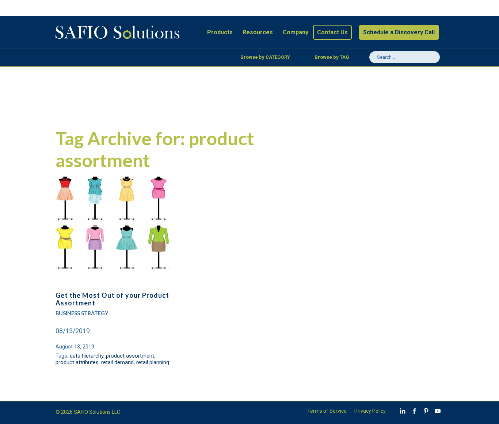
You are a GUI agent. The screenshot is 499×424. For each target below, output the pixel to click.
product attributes (77, 362)
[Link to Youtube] (437, 411)
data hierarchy (86, 355)
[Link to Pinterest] (426, 411)
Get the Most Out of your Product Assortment (112, 299)
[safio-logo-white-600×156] (117, 32)
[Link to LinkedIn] (402, 411)
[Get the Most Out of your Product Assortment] (112, 223)
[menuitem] (219, 32)
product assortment (130, 355)
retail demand (117, 362)
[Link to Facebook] (414, 411)
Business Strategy (82, 313)
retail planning (152, 362)
